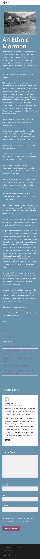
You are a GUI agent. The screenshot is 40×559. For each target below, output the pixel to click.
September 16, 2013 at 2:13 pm (13, 405)
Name (5, 485)
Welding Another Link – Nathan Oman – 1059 (18, 366)
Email (5, 495)
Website (5, 505)
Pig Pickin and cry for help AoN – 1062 (15, 346)
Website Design (29, 548)
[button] (36, 3)
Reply (7, 440)
